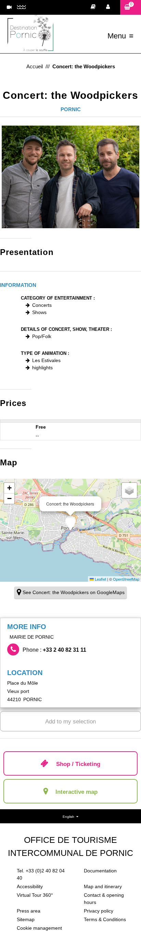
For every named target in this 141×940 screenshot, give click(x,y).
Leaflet (100, 579)
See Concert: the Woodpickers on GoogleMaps (74, 592)
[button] (130, 7)
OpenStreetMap (126, 579)
